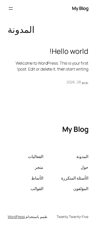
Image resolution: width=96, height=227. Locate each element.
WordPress (16, 216)
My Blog (80, 8)
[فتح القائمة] (11, 8)
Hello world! (68, 51)
